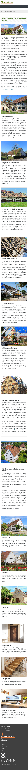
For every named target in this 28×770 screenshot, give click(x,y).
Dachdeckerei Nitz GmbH (18, 430)
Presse (3, 744)
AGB (14, 768)
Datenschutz (9, 768)
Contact (2, 750)
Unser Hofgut (4, 746)
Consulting (3, 748)
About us (2, 742)
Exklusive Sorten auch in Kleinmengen (8, 764)
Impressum (3, 768)
